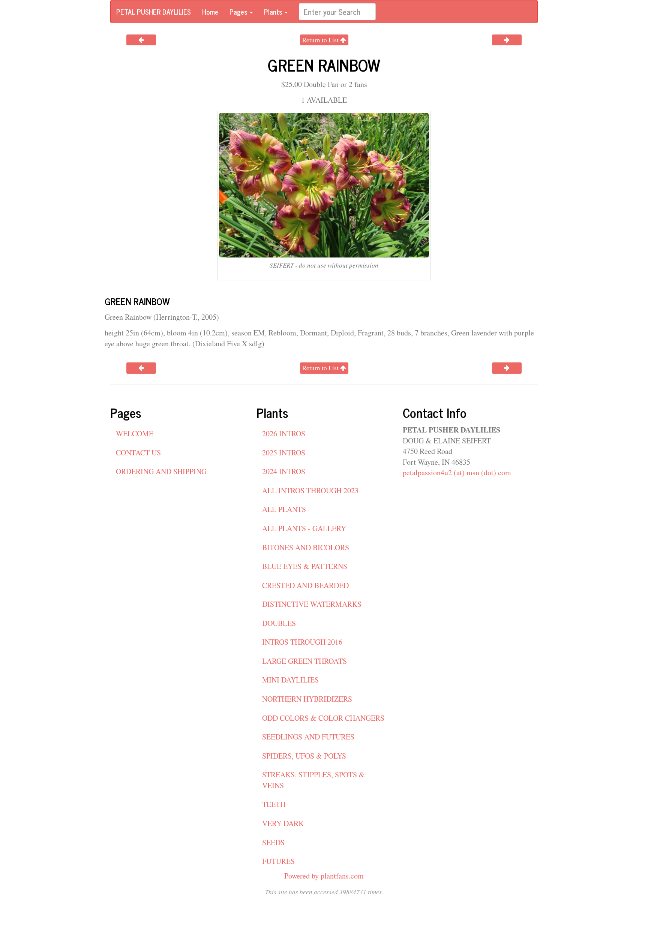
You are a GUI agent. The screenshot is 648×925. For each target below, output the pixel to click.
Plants (274, 11)
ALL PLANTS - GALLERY (304, 528)
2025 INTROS (283, 453)
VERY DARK (283, 823)
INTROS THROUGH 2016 (302, 642)
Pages (239, 11)
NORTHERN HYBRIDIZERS (307, 699)
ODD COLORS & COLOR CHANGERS (323, 718)
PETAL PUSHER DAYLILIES (153, 11)
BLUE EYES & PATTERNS (304, 566)
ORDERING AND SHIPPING (161, 471)
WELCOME (134, 433)
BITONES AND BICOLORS (305, 547)
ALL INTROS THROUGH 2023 (310, 490)
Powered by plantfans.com (324, 876)
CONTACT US (138, 453)
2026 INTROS (283, 433)
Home (210, 11)
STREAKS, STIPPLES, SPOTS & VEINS (313, 779)
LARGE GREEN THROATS (304, 661)
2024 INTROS (283, 471)
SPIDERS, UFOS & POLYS (304, 756)
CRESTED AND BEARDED (305, 585)
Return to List (321, 40)
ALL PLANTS (284, 509)
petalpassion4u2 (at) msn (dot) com (457, 472)
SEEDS (273, 842)
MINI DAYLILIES (290, 680)
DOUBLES (279, 623)
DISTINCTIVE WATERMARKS (312, 604)
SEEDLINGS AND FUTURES (308, 737)
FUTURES (278, 861)
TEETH (273, 804)
